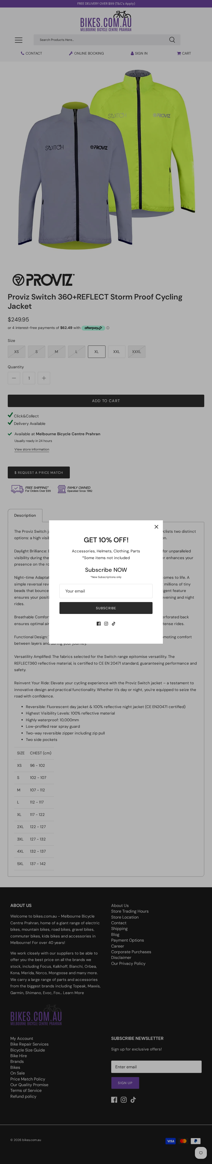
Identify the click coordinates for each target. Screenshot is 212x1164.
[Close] (156, 526)
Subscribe (106, 608)
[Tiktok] (114, 624)
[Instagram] (106, 624)
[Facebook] (99, 624)
